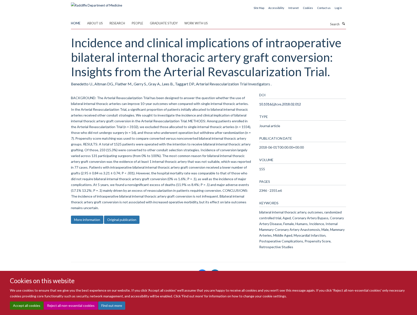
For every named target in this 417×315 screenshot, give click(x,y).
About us (95, 23)
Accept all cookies (26, 305)
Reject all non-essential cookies (71, 305)
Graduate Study (164, 23)
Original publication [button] (121, 220)
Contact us (324, 7)
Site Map (259, 7)
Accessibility (276, 7)
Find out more (111, 305)
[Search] (343, 23)
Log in (338, 7)
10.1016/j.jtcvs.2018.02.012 (280, 104)
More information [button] (87, 220)
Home (75, 23)
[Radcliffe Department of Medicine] (96, 4)
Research (117, 23)
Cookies (308, 7)
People (137, 23)
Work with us (196, 23)
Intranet (293, 7)
